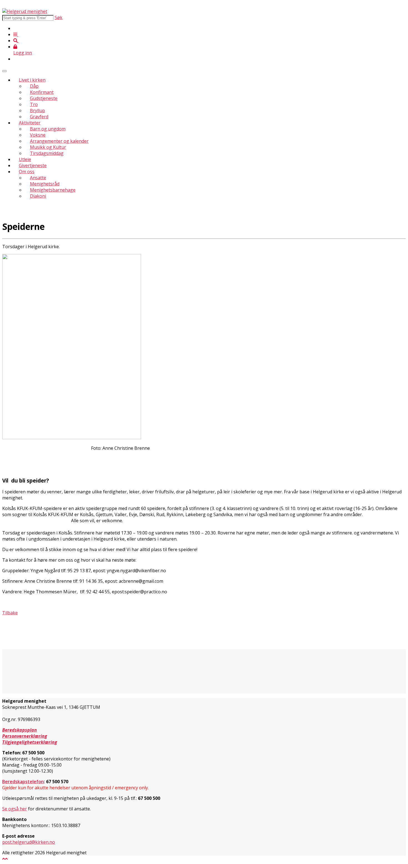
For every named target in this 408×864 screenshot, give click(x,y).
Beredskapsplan (19, 730)
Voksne (38, 135)
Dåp (34, 86)
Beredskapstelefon (23, 781)
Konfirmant (42, 92)
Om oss (26, 172)
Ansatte (38, 178)
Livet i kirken (32, 80)
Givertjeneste (33, 165)
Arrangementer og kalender (59, 141)
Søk (58, 17)
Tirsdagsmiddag (47, 153)
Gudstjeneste (43, 98)
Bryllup (37, 110)
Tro (34, 104)
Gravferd (39, 117)
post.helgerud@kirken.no (28, 842)
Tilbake (10, 613)
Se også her (14, 809)
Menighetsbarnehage (52, 190)
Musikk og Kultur (48, 147)
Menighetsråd (44, 184)
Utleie (25, 159)
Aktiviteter (30, 123)
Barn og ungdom (48, 129)
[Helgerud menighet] (24, 11)
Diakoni (38, 196)
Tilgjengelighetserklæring (29, 742)
